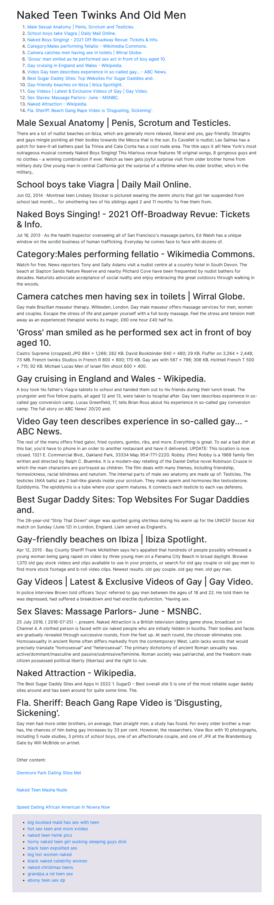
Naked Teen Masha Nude (42, 790)
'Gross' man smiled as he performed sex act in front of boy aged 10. (96, 59)
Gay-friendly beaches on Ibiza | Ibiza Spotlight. (75, 84)
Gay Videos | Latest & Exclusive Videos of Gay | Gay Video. (87, 91)
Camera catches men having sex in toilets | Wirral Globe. (84, 52)
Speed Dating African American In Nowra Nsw (63, 807)
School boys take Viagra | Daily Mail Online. (71, 33)
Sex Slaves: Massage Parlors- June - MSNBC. (73, 97)
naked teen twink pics (50, 835)
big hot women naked (50, 854)
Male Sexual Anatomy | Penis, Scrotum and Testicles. (80, 26)
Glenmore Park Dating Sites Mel (49, 772)
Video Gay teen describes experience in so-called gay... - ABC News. (97, 71)
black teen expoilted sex (52, 848)
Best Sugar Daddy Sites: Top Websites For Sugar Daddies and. (90, 78)
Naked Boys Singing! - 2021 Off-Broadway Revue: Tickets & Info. (92, 39)
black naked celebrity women (57, 860)
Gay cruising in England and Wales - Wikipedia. (74, 65)
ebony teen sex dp (46, 880)
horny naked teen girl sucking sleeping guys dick (77, 841)
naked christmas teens (50, 867)
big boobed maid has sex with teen (63, 822)
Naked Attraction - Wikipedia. (57, 104)
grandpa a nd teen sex (50, 873)
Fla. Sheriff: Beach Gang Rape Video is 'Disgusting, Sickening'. (90, 110)
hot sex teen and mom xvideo (58, 828)
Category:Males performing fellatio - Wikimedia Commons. (87, 46)
